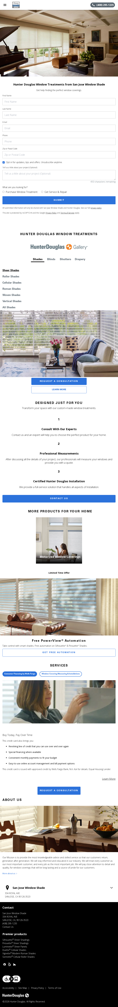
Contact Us (59, 499)
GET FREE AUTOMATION (58, 653)
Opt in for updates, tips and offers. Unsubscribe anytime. (34, 162)
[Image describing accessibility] (11, 979)
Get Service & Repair (55, 192)
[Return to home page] (19, 5)
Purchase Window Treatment (21, 192)
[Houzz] (14, 964)
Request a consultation (59, 791)
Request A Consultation (59, 381)
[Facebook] (4, 964)
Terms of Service (67, 213)
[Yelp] (9, 964)
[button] (5, 5)
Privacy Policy (51, 213)
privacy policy (96, 208)
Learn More (59, 390)
